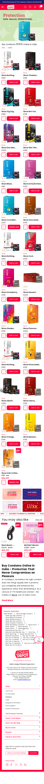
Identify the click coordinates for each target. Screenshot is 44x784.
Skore (14, 595)
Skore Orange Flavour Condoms (9, 437)
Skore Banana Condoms (14, 617)
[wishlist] (30, 7)
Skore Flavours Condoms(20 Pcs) (31, 328)
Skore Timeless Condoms (14, 623)
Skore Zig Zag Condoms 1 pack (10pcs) (8, 111)
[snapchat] (21, 765)
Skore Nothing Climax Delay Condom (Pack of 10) (10, 75)
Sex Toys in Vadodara (13, 643)
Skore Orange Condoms (24, 614)
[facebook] (12, 765)
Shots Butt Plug (11, 634)
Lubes (7, 700)
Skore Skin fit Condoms (14, 645)
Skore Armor (32, 625)
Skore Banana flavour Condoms (31, 437)
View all (38, 519)
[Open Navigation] (2, 7)
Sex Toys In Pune (28, 639)
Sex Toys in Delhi (30, 643)
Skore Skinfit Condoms (7, 401)
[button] (25, 7)
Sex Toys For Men (28, 636)
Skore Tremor (10, 628)
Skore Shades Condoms (7, 328)
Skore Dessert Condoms (29, 292)
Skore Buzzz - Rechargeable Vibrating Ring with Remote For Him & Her (11, 545)
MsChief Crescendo (12, 636)
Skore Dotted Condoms (13, 619)
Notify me (14, 227)
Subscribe (33, 753)
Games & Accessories (12, 709)
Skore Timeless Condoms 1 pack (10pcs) (30, 75)
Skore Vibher (10, 627)
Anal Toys (32, 632)
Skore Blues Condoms (6, 184)
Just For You (9, 691)
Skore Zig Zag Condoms (14, 615)
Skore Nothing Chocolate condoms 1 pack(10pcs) (10, 256)
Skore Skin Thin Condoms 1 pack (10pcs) (30, 147)
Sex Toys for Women (12, 638)
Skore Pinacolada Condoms (31, 364)
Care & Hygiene (10, 706)
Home (3, 47)
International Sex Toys (13, 630)
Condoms (10, 47)
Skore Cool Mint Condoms (8, 220)
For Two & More (10, 694)
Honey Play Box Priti (27, 634)
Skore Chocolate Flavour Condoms (31, 220)
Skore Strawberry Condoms (9, 292)
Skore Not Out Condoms (29, 111)
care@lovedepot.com (24, 680)
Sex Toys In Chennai (13, 641)
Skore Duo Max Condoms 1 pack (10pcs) (8, 147)
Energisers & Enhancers (13, 703)
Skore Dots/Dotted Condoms (32, 184)
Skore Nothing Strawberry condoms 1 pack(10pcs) (7, 364)
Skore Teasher (23, 627)
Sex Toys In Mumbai (30, 638)
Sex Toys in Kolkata (12, 639)
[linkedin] (26, 765)
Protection (9, 697)
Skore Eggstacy (23, 628)
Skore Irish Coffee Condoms (9, 473)
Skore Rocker (8, 614)
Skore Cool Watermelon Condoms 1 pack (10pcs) (30, 256)
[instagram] (8, 765)
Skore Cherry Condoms (29, 401)
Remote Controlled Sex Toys (15, 632)
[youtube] (17, 765)
